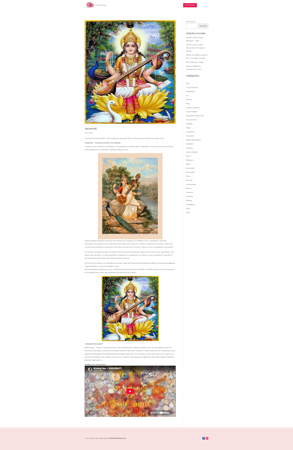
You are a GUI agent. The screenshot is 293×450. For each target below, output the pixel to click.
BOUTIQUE (190, 5)
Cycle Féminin (191, 112)
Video (188, 209)
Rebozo (189, 188)
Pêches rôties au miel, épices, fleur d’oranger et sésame (195, 48)
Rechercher (190, 22)
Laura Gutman (191, 152)
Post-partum (191, 184)
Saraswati (91, 128)
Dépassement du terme (195, 116)
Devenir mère (191, 120)
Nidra (188, 164)
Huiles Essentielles (193, 140)
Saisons (189, 200)
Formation (190, 132)
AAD (188, 83)
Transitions (190, 205)
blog (187, 104)
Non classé (190, 168)
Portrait (189, 180)
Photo (188, 176)
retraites (189, 196)
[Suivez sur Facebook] (203, 438)
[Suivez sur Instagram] (207, 438)
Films (188, 128)
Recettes (189, 192)
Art (187, 96)
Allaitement (190, 92)
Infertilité (189, 144)
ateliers (189, 100)
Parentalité (190, 172)
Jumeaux (189, 148)
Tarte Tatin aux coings (194, 62)
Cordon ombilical (193, 108)
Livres (188, 156)
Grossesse (190, 136)
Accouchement (192, 88)
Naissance (190, 160)
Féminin (189, 124)
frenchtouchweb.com (117, 438)
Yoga (188, 213)
